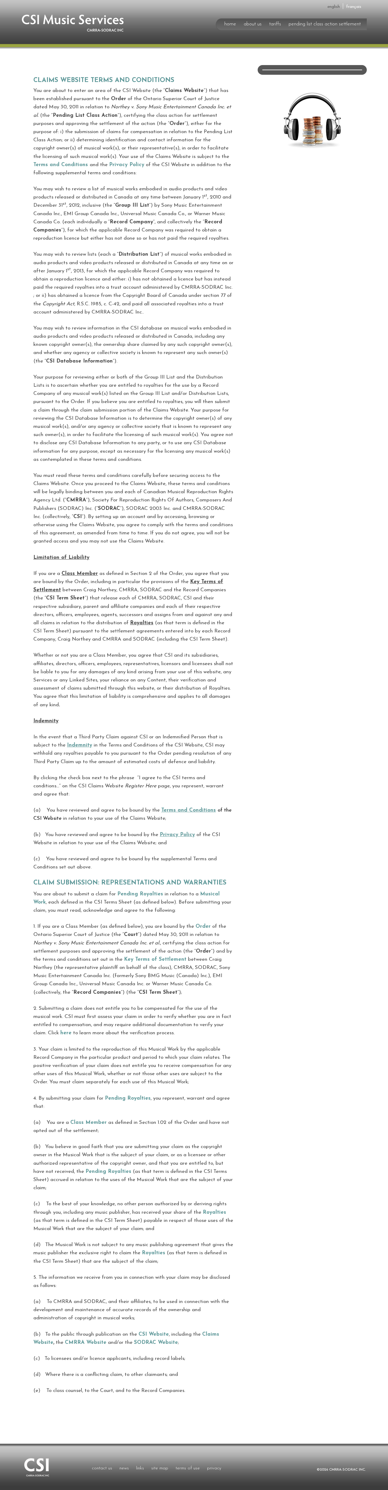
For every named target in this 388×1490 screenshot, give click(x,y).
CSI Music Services (69, 22)
